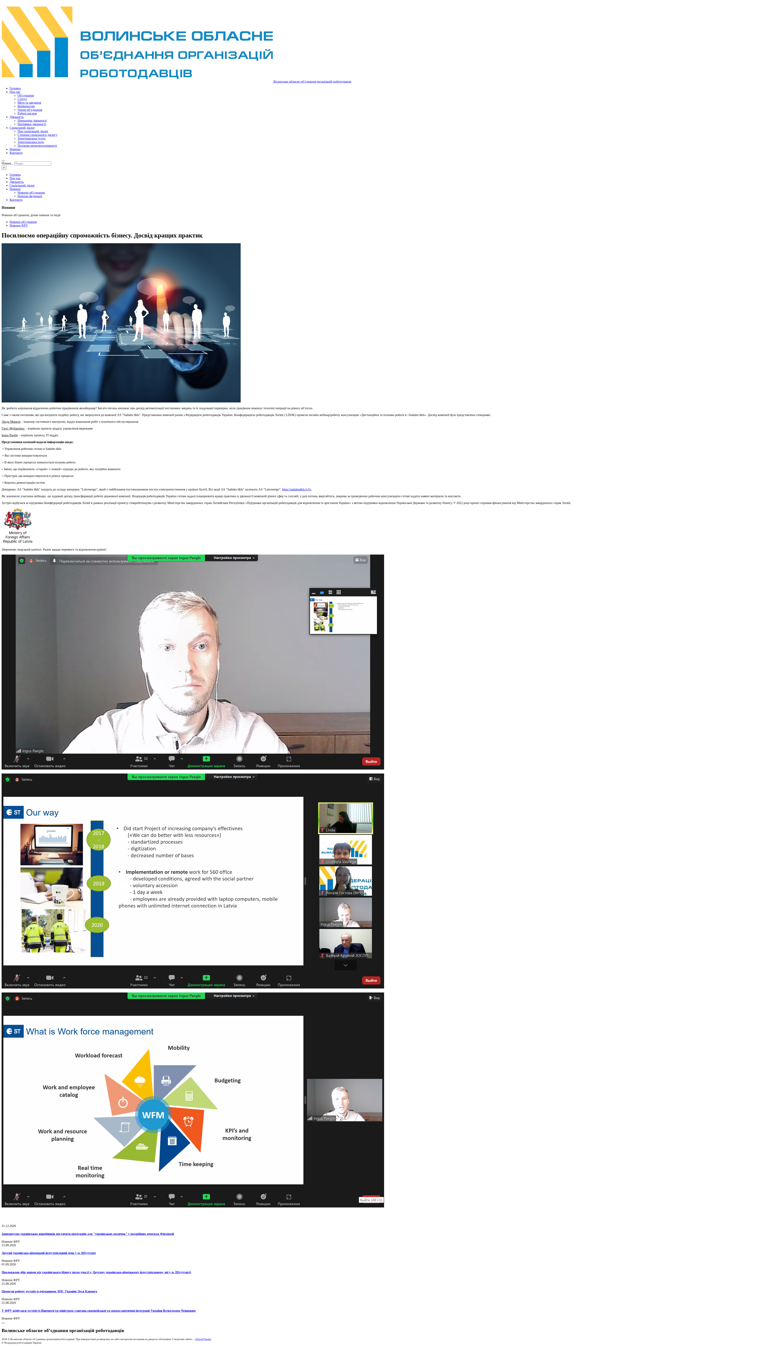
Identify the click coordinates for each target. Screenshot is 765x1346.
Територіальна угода (31, 138)
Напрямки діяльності (32, 124)
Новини (15, 149)
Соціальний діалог (22, 127)
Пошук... (8, 163)
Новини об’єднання (31, 192)
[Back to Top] (3, 1323)
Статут (22, 99)
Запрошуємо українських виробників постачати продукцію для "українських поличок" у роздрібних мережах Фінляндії (88, 1234)
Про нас (15, 92)
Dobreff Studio (203, 1339)
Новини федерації (30, 196)
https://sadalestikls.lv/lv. (297, 489)
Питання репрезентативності (37, 145)
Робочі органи (27, 113)
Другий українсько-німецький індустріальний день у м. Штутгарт (49, 1253)
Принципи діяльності (32, 120)
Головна (15, 88)
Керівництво (26, 106)
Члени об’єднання (30, 109)
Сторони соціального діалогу (37, 135)
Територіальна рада (31, 142)
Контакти (16, 152)
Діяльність (17, 117)
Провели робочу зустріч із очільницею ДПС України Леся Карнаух (49, 1291)
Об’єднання (26, 95)
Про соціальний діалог (33, 131)
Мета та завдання (29, 102)
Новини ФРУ (19, 225)
